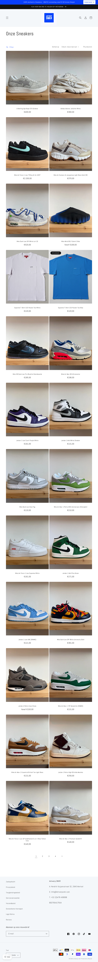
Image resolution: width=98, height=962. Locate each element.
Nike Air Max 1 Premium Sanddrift (70, 839)
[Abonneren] (46, 934)
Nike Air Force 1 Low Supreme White (27, 573)
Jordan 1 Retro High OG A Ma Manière (70, 772)
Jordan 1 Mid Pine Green (71, 573)
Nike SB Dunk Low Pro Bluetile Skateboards (27, 374)
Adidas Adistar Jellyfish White (71, 109)
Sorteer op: (55, 47)
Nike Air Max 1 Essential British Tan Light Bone (27, 772)
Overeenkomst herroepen (14, 909)
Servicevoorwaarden (13, 898)
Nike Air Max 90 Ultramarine (70, 374)
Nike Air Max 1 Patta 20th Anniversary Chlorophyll (70, 507)
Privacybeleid (10, 887)
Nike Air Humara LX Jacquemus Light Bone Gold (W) (71, 175)
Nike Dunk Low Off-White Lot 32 (27, 241)
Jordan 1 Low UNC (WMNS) (27, 640)
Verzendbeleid (10, 903)
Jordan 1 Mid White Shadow (70, 440)
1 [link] (36, 856)
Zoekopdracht (10, 882)
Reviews (9, 920)
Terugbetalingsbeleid (13, 892)
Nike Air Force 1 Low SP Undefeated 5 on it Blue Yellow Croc (27, 840)
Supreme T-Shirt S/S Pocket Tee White (27, 308)
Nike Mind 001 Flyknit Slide (70, 241)
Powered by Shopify (86, 958)
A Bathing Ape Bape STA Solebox (27, 109)
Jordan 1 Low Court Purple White (27, 440)
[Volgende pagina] (62, 856)
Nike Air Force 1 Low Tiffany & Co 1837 (27, 175)
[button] (7, 17)
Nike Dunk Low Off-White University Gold (70, 640)
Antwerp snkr (77, 958)
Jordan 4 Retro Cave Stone (27, 706)
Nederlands (12, 955)
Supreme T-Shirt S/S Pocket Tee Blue (70, 308)
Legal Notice (10, 914)
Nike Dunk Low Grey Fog (27, 507)
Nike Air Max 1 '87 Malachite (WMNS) (70, 706)
